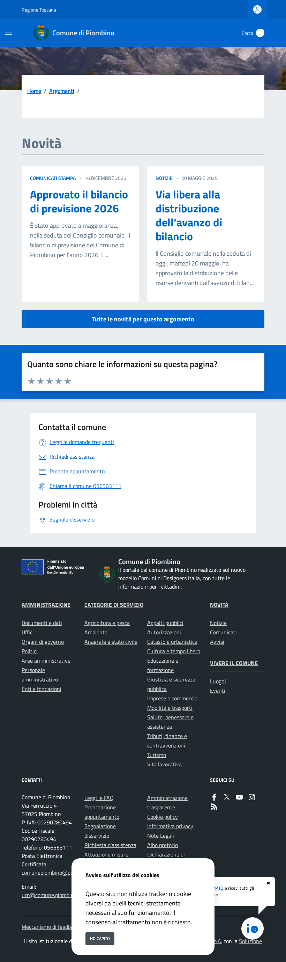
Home (34, 91)
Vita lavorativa (164, 764)
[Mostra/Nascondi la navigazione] (8, 32)
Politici (30, 651)
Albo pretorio (162, 845)
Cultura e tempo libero (173, 651)
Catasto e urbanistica (172, 641)
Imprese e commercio (172, 698)
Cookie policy (162, 816)
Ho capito (100, 938)
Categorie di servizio (113, 604)
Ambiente (95, 632)
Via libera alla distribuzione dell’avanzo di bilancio (189, 215)
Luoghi (218, 681)
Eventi (217, 690)
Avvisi (217, 641)
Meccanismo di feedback (50, 927)
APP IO (217, 887)
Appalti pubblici (165, 623)
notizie (164, 178)
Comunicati (223, 632)
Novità (219, 604)
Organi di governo (43, 641)
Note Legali (160, 835)
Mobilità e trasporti (170, 708)
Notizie (218, 623)
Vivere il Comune (234, 663)
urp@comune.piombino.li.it (53, 895)
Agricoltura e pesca (107, 623)
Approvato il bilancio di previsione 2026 (79, 201)
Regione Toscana (39, 9)
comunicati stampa (53, 178)
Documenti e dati (42, 623)
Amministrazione (46, 604)
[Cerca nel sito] (260, 33)
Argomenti (61, 91)
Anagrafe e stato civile (110, 641)
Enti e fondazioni (41, 689)
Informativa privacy (170, 826)
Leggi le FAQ (99, 798)
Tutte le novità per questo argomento (143, 319)
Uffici (28, 632)
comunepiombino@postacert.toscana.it (68, 872)
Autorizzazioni (164, 632)
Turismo (156, 755)
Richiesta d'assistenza (110, 845)
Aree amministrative (46, 660)
